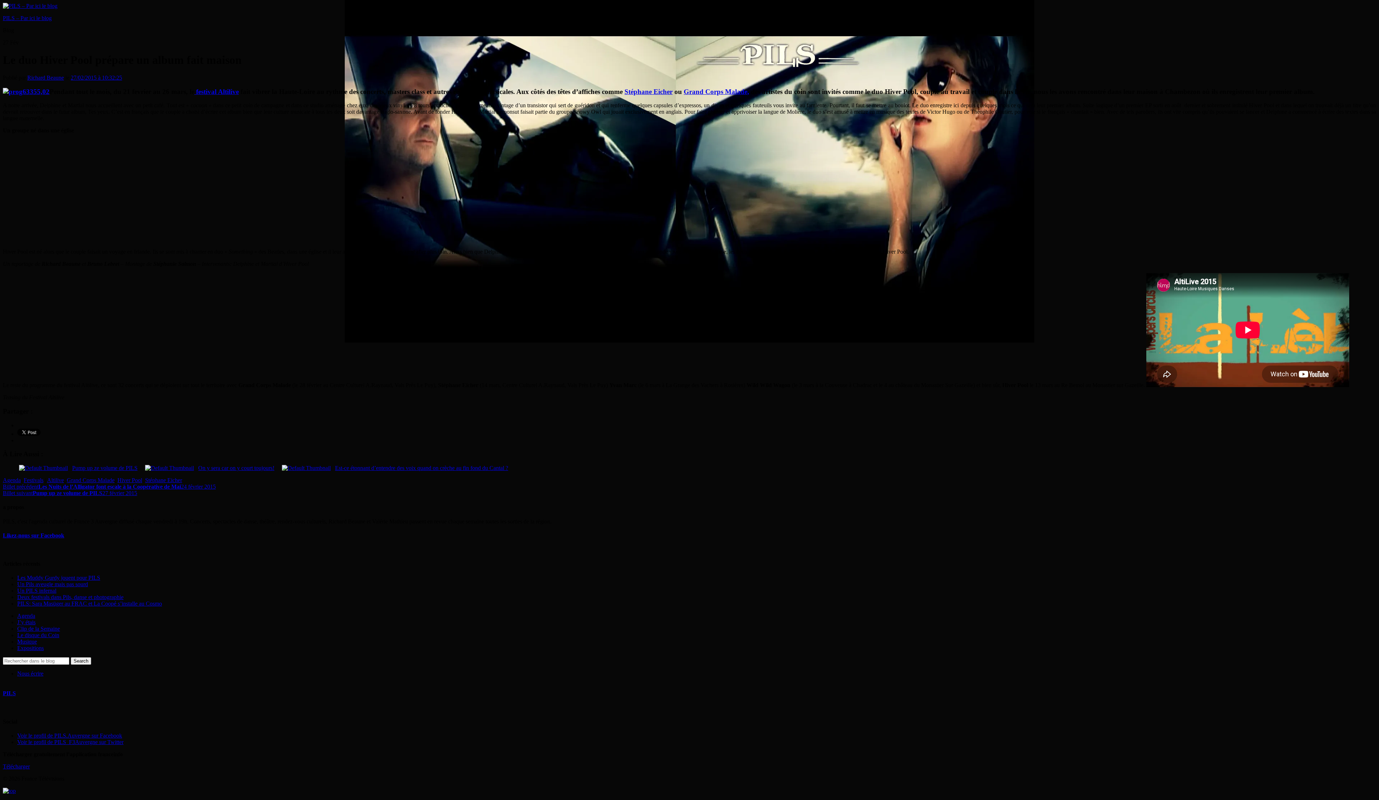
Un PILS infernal (36, 591)
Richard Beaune (45, 78)
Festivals (33, 480)
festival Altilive (216, 91)
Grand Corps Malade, (716, 91)
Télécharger (16, 766)
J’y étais (26, 622)
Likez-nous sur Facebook (33, 535)
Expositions (30, 648)
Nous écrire (30, 673)
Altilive (55, 480)
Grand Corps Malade (91, 480)
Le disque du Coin (38, 635)
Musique (27, 642)
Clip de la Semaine (38, 629)
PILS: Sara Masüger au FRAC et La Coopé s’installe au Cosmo (89, 604)
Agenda (12, 480)
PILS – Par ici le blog (27, 18)
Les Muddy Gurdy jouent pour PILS (58, 578)
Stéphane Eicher (649, 91)
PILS (9, 693)
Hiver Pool (129, 480)
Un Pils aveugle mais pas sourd (52, 584)
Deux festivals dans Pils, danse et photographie (70, 597)
